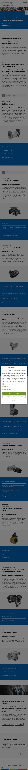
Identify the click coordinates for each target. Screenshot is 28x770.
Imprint (11, 402)
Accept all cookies (14, 393)
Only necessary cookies (14, 396)
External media (7, 389)
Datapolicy (16, 402)
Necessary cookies (8, 384)
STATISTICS (7, 386)
